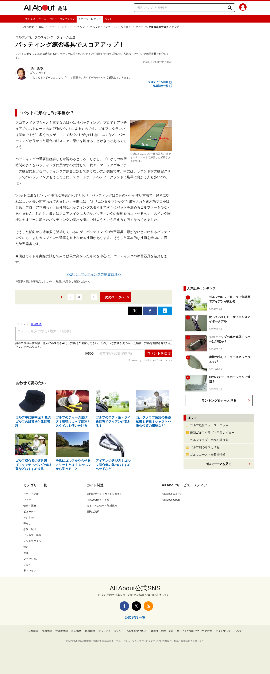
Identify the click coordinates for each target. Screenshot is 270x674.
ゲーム (42, 18)
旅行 (25, 546)
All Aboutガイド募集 (98, 499)
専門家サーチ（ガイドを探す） (104, 493)
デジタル (28, 517)
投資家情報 (61, 631)
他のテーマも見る (219, 464)
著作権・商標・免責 (162, 631)
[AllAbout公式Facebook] (124, 606)
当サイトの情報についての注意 (194, 631)
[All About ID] (243, 7)
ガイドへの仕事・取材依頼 (102, 505)
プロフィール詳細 (158, 81)
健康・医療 (29, 505)
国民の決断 (93, 511)
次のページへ (115, 297)
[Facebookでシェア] (150, 311)
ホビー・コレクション (62, 18)
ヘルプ (238, 631)
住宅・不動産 (31, 493)
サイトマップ (223, 631)
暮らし (27, 523)
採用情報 (47, 631)
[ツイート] (135, 311)
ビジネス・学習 (32, 535)
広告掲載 (76, 631)
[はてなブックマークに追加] (165, 311)
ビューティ (29, 511)
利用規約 (90, 631)
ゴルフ (81, 26)
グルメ (27, 564)
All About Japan (171, 499)
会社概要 (33, 631)
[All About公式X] (136, 606)
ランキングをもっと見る (219, 400)
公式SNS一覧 (135, 617)
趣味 (62, 8)
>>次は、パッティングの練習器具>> (93, 274)
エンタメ (30, 18)
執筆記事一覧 (160, 85)
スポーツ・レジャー (89, 18)
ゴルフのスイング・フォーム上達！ (110, 26)
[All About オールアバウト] (39, 8)
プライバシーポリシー (111, 631)
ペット (108, 18)
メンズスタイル (32, 541)
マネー (27, 499)
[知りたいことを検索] (230, 7)
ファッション (31, 558)
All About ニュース (172, 493)
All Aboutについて (137, 631)
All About (28, 26)
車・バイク (29, 570)
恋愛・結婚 (29, 529)
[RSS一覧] (148, 606)
